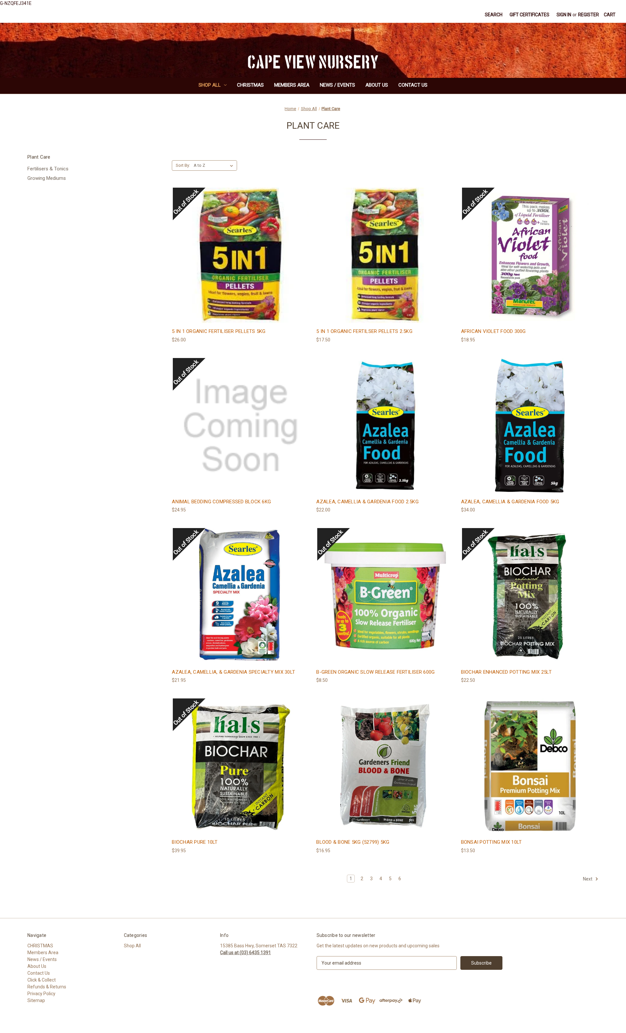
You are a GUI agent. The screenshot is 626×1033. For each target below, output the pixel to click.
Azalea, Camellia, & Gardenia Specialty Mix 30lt (233, 672)
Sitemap (36, 1000)
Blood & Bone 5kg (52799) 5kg (352, 842)
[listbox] (215, 165)
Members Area (291, 85)
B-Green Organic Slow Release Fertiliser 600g (375, 672)
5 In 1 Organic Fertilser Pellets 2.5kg (364, 331)
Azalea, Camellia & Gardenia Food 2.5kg (367, 502)
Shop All (210, 85)
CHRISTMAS (250, 85)
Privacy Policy (41, 993)
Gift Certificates (529, 14)
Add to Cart (385, 267)
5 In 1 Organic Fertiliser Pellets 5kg (218, 331)
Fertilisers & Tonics (47, 169)
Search (493, 14)
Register (588, 14)
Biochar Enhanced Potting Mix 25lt (506, 672)
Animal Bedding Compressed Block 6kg (221, 502)
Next (588, 878)
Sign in (564, 14)
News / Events (337, 85)
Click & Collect (41, 980)
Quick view (240, 249)
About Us (376, 85)
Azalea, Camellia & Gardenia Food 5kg (510, 502)
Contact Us (412, 85)
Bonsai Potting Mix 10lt (491, 842)
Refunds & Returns (46, 986)
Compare (239, 261)
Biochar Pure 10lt (194, 842)
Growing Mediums (46, 178)
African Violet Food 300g (493, 331)
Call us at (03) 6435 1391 (245, 952)
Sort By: (183, 165)
